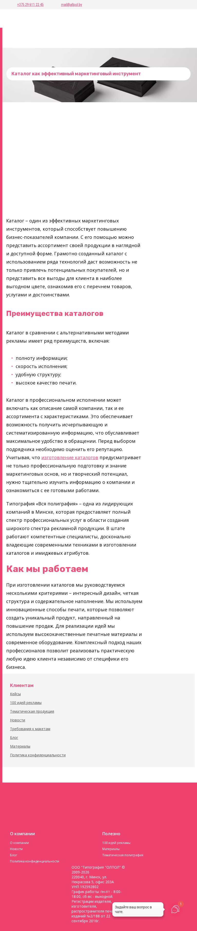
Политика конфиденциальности (38, 755)
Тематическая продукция (32, 711)
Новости (17, 720)
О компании (19, 843)
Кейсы (15, 693)
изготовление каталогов (69, 457)
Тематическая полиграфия (122, 855)
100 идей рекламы (26, 702)
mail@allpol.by (71, 5)
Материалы (20, 746)
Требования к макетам (30, 728)
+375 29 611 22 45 (30, 5)
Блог (14, 737)
